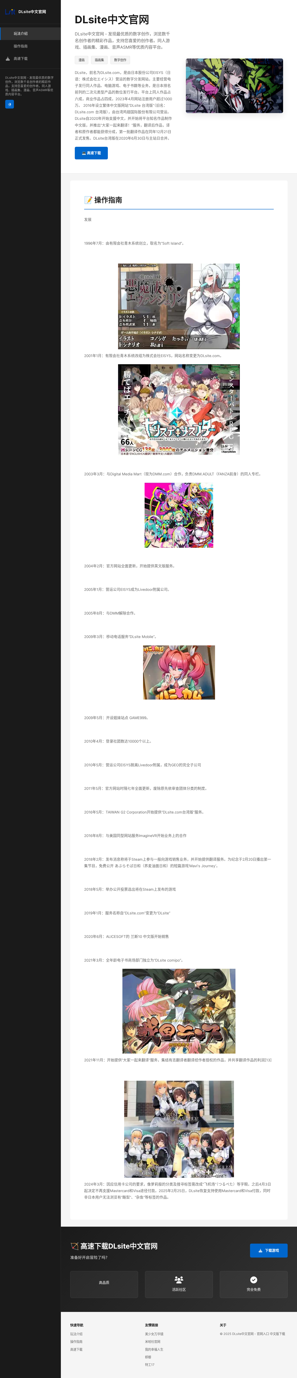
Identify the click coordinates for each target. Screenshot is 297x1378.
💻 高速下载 (91, 153)
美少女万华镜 (154, 1334)
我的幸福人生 (154, 1349)
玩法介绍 (76, 1334)
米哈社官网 (152, 1341)
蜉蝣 (148, 1357)
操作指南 (76, 1341)
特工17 (149, 1364)
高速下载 (76, 1349)
